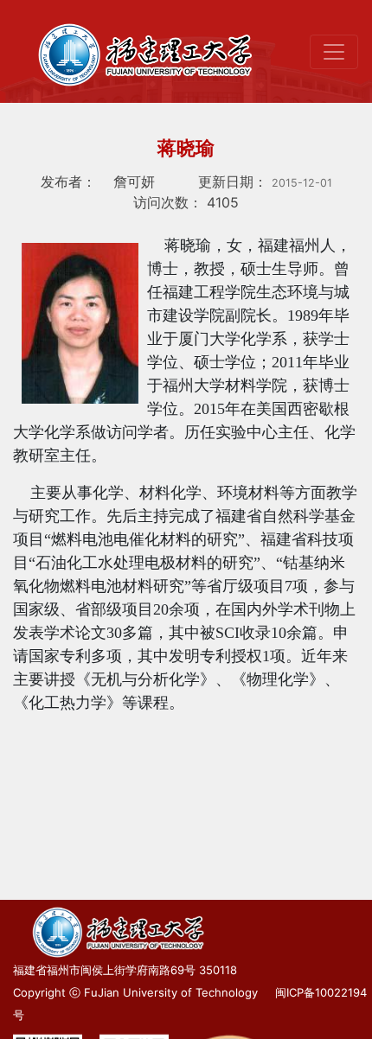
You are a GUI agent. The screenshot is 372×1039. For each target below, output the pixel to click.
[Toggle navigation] (334, 52)
